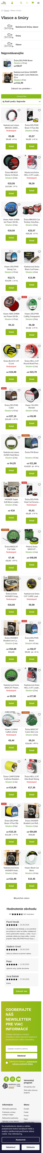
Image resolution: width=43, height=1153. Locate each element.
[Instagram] (12, 1079)
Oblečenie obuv (29, 1122)
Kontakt (26, 1109)
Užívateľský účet (29, 1087)
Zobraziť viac (21, 991)
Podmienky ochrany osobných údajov (8, 1113)
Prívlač (26, 1115)
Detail (11, 146)
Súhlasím (30, 1147)
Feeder (26, 1112)
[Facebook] (6, 1079)
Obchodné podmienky (9, 1109)
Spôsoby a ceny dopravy (10, 1121)
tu (21, 1134)
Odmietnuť (10, 1147)
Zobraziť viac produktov (20, 89)
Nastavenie (21, 1140)
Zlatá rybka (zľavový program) (30, 1091)
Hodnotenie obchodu (21, 909)
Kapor (26, 1119)
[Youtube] (18, 1079)
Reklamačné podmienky (10, 1118)
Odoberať (21, 1056)
